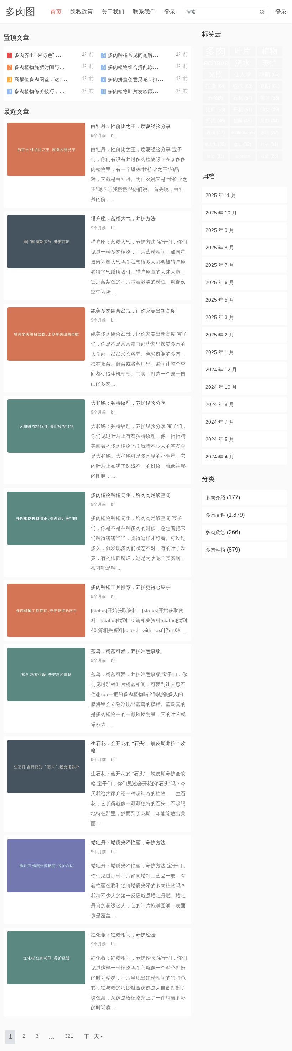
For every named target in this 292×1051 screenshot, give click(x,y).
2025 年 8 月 (219, 247)
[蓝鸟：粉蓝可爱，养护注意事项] (46, 688)
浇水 (242, 63)
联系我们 (144, 12)
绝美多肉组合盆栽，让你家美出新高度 (133, 311)
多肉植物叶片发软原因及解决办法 (145, 91)
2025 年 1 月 (219, 352)
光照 (215, 74)
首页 (56, 12)
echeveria (216, 63)
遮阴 (270, 86)
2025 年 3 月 (219, 317)
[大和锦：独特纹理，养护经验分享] (46, 440)
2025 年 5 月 (219, 300)
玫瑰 (215, 132)
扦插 (215, 120)
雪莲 (269, 98)
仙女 (269, 109)
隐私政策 (81, 12)
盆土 (242, 144)
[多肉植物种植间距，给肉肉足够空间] (46, 532)
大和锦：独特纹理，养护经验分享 (128, 403)
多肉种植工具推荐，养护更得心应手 (131, 587)
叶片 (242, 51)
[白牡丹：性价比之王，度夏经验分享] (46, 163)
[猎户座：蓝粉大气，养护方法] (46, 255)
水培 (269, 132)
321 (69, 1036)
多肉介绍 (215, 497)
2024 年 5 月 (219, 439)
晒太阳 (215, 144)
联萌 (270, 74)
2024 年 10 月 (221, 387)
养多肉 (215, 99)
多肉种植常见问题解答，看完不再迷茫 (150, 55)
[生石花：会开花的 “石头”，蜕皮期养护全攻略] (46, 784)
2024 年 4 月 (219, 457)
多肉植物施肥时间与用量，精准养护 (54, 67)
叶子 (269, 144)
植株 (242, 86)
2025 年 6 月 (219, 282)
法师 (215, 109)
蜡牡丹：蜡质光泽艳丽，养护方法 (128, 842)
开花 (242, 109)
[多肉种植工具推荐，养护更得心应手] (46, 610)
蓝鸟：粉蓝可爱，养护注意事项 (126, 651)
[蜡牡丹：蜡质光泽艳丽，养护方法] (46, 879)
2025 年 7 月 (219, 265)
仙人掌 (242, 75)
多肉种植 (215, 550)
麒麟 (242, 120)
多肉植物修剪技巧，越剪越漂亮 (49, 91)
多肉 (215, 51)
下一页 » (93, 1036)
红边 (215, 156)
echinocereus (243, 134)
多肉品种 (215, 515)
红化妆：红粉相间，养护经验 (123, 935)
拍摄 (215, 86)
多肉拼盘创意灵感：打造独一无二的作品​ (153, 79)
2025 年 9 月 (219, 230)
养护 (269, 63)
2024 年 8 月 (219, 404)
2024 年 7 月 (219, 422)
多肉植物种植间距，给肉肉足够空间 (131, 495)
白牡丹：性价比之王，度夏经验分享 (131, 126)
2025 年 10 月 (221, 213)
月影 (269, 120)
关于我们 (112, 12)
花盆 (269, 156)
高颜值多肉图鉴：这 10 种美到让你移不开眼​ (63, 79)
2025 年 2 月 (219, 335)
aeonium (242, 157)
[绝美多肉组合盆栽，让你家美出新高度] (46, 348)
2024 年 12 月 (221, 369)
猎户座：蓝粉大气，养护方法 (123, 218)
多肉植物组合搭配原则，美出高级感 (148, 67)
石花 (242, 98)
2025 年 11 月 (220, 195)
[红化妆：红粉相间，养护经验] (46, 972)
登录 (170, 12)
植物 (269, 51)
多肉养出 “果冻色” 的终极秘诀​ (47, 55)
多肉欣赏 (215, 532)
